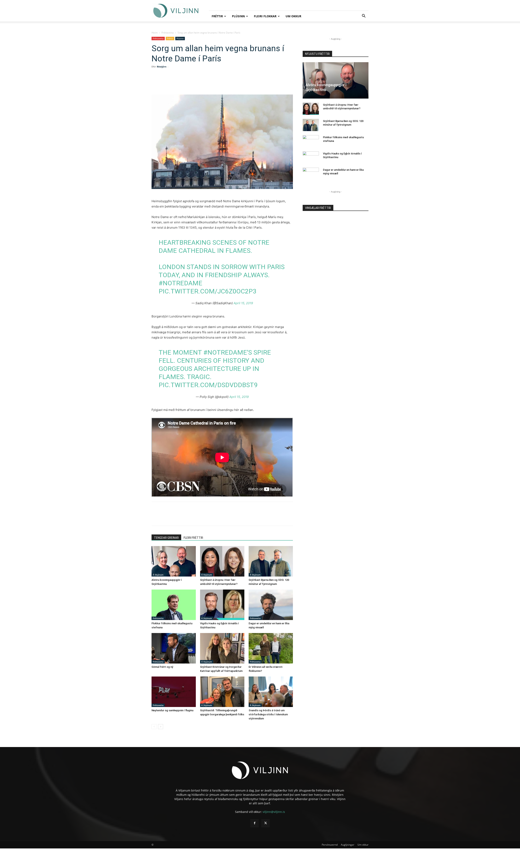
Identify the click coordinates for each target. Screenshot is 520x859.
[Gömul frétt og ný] (174, 648)
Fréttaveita (167, 32)
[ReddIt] (207, 83)
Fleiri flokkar (265, 16)
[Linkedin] (197, 83)
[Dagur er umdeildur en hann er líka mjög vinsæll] (271, 605)
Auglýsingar (347, 844)
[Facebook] (179, 83)
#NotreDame (180, 283)
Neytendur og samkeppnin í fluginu (172, 710)
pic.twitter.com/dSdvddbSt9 (208, 385)
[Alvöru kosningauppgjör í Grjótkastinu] (174, 561)
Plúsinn (238, 16)
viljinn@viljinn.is (274, 812)
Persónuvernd (330, 844)
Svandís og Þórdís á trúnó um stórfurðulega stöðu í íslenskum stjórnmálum (268, 714)
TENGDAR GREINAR (166, 537)
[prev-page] (154, 726)
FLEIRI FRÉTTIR (193, 537)
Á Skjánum (158, 574)
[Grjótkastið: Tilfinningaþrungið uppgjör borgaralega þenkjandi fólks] (222, 692)
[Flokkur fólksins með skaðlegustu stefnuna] (174, 605)
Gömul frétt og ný (162, 666)
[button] (363, 16)
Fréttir (217, 16)
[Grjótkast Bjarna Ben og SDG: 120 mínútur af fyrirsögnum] (271, 561)
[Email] (216, 83)
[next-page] (160, 726)
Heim (155, 32)
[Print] (225, 83)
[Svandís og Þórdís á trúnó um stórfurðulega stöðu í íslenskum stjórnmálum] (271, 692)
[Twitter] (188, 83)
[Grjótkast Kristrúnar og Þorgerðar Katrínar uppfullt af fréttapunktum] (222, 648)
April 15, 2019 (243, 303)
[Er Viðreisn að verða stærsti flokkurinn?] (271, 648)
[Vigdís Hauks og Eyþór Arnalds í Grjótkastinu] (222, 605)
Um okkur (293, 16)
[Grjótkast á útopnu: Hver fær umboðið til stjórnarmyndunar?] (222, 561)
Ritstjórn (161, 66)
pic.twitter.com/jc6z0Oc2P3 (207, 291)
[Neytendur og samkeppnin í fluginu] (174, 692)
